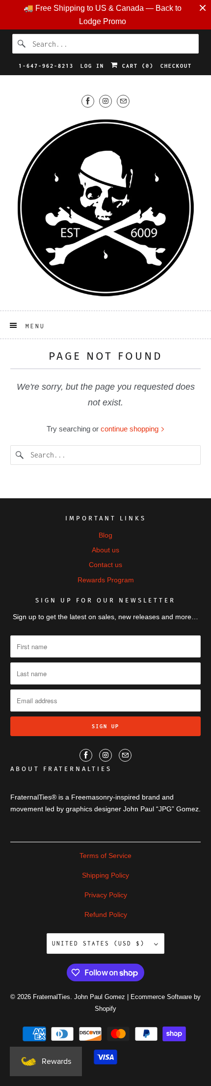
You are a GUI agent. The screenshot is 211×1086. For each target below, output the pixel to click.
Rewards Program (106, 580)
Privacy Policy (105, 895)
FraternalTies (51, 996)
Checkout (176, 66)
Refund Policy (105, 914)
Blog (105, 535)
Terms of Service (105, 855)
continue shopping (130, 429)
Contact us (105, 565)
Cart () (136, 66)
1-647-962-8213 (46, 66)
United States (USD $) (100, 943)
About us (105, 550)
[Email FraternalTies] (123, 101)
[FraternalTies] (105, 207)
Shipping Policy (105, 875)
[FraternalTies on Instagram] (105, 101)
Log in (92, 66)
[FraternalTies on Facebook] (87, 101)
